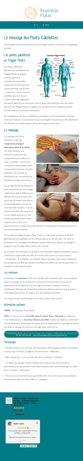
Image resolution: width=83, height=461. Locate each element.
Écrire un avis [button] (20, 414)
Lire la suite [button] (23, 440)
